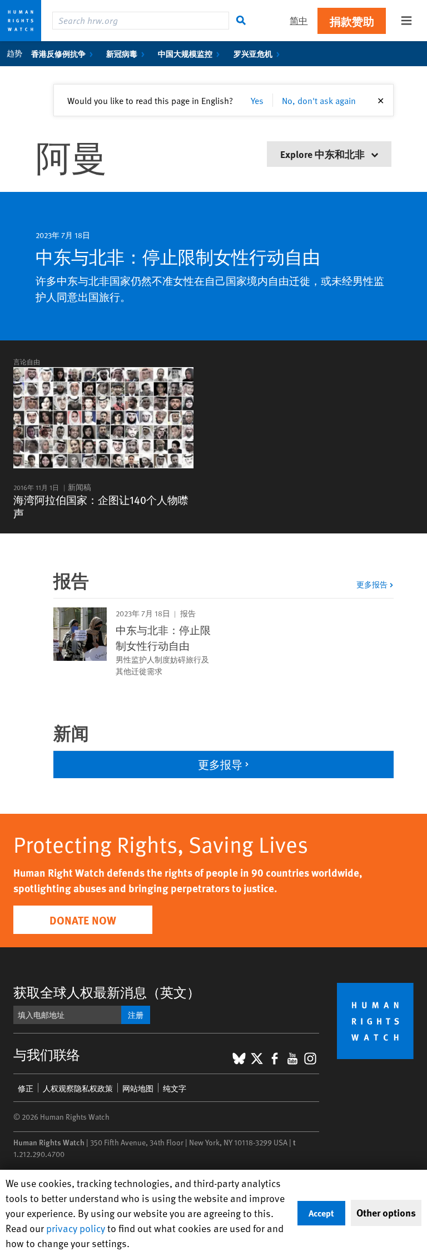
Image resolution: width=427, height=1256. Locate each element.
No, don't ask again (319, 100)
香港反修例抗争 (58, 53)
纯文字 (174, 1088)
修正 (25, 1088)
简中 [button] (298, 20)
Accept (321, 1212)
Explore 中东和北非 (323, 154)
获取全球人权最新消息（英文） (106, 992)
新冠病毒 (121, 53)
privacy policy (75, 1228)
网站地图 (137, 1088)
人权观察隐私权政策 (78, 1088)
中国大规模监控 (185, 53)
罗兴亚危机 (253, 53)
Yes (257, 100)
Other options (386, 1212)
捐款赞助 (352, 21)
